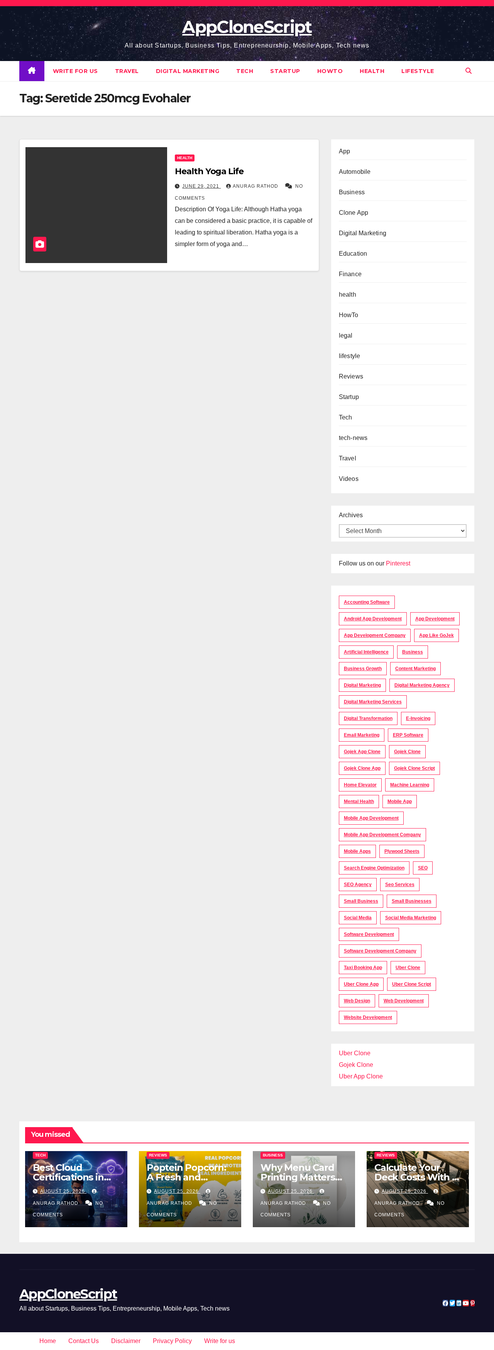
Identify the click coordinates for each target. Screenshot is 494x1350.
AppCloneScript (246, 26)
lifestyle (417, 71)
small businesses (411, 901)
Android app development (373, 619)
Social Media (358, 917)
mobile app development (371, 818)
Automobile (355, 171)
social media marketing (410, 917)
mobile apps (357, 851)
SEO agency (358, 884)
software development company (380, 951)
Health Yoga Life (209, 171)
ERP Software (408, 735)
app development (435, 619)
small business (361, 901)
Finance (350, 274)
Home (47, 1341)
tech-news (353, 438)
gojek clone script (414, 768)
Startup (285, 71)
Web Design (357, 1001)
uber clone (408, 967)
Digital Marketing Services (373, 702)
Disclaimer (125, 1341)
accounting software (367, 602)
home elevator (360, 785)
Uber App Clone (361, 1076)
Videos (349, 478)
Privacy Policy (172, 1341)
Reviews (351, 376)
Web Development (404, 1001)
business (412, 652)
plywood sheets (402, 851)
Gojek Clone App (362, 768)
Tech (244, 71)
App (344, 151)
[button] (468, 71)
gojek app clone (362, 751)
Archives (351, 515)
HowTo (330, 71)
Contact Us (83, 1341)
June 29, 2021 (201, 186)
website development (368, 1017)
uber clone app (361, 984)
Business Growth (363, 668)
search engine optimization (374, 868)
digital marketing (362, 685)
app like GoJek (436, 635)
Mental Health (359, 801)
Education (353, 253)
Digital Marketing (188, 71)
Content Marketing (415, 668)
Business (352, 192)
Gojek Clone (407, 751)
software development (369, 934)
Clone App (354, 212)
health (372, 71)
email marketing (361, 735)
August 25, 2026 (63, 1191)
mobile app (399, 801)
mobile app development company (382, 834)
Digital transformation (368, 718)
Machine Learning (409, 785)
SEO (423, 868)
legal (346, 335)
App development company (375, 635)
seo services (399, 884)
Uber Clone (354, 1053)
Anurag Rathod (256, 186)
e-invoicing (418, 718)
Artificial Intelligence (366, 652)
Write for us (75, 71)
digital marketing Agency (422, 685)
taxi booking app (363, 967)
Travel (127, 71)
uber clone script (411, 984)
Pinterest (398, 563)
